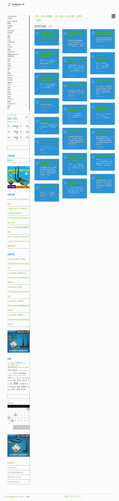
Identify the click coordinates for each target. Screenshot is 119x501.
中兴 (20, 378)
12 (15, 415)
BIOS (13, 365)
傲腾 (23, 378)
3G (8, 363)
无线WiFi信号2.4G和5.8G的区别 (76, 183)
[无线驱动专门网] (16, 6)
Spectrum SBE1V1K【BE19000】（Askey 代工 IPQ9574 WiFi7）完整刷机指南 (18, 241)
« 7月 (15, 427)
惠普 (15, 383)
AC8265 (12, 363)
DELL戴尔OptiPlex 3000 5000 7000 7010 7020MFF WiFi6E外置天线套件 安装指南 (48, 36)
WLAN (13, 378)
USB (24, 375)
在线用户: (10, 463)
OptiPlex (26, 370)
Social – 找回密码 (46, 16)
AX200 (24, 363)
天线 (18, 380)
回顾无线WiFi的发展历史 (48, 188)
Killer (19, 370)
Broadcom (12, 367)
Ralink (15, 373)
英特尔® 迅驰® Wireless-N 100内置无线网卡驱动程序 (47, 78)
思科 (10, 384)
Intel (14, 370)
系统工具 (13, 387)
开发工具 (24, 380)
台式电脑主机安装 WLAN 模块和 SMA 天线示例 (76, 35)
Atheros (18, 362)
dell (27, 367)
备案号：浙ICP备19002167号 (73, 496)
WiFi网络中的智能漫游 (104, 82)
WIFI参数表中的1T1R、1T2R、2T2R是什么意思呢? (76, 158)
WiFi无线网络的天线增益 (76, 132)
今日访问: (10, 468)
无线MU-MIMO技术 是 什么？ (48, 142)
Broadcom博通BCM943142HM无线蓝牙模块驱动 (48, 54)
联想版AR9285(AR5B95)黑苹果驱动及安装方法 (18, 305)
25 (12, 420)
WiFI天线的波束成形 (104, 156)
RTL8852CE (10, 375)
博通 (14, 380)
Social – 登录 (70, 16)
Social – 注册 (59, 16)
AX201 (9, 365)
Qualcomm (10, 373)
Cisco (20, 367)
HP (9, 370)
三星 (17, 378)
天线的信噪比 (45, 120)
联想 (18, 387)
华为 (11, 380)
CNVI (24, 367)
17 (9, 418)
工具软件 (38, 20)
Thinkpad (15, 375)
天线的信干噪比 (46, 101)
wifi (9, 377)
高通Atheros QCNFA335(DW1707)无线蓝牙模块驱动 (17, 277)
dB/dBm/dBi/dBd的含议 (76, 86)
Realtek (22, 373)
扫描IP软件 (100, 177)
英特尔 (24, 386)
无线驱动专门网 (13, 497)
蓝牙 (13, 389)
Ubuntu (20, 375)
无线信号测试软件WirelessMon (47, 163)
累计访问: (10, 477)
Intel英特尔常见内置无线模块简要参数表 (104, 33)
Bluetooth (18, 365)
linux (22, 370)
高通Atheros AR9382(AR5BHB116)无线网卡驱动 (104, 57)
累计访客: (10, 482)
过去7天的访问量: (13, 472)
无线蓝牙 (22, 384)
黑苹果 (23, 389)
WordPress (24, 497)
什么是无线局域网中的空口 (76, 61)
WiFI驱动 (79, 16)
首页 (37, 16)
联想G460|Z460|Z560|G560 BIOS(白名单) (18, 263)
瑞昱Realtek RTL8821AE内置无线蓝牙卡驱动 (104, 108)
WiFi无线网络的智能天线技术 (104, 132)
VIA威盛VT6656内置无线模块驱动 (75, 109)
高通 (18, 389)
